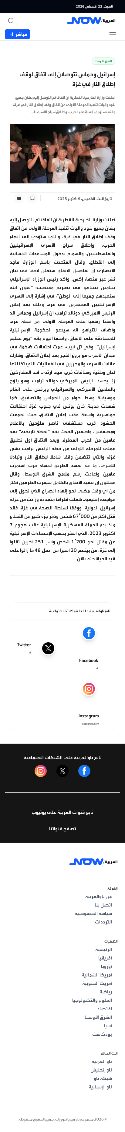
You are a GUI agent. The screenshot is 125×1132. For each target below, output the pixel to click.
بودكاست (102, 1034)
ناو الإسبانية (100, 1087)
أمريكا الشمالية (97, 975)
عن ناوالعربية (98, 896)
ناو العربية (102, 1061)
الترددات (103, 922)
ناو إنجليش (101, 1070)
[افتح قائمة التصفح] (112, 34)
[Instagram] (41, 771)
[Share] (19, 198)
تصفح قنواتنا (62, 829)
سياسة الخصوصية (93, 913)
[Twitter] (62, 771)
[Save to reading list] (32, 198)
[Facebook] (84, 771)
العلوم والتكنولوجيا (92, 1000)
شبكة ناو (103, 1078)
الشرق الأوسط (103, 61)
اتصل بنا (103, 905)
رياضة (106, 992)
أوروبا (106, 966)
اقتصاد (104, 1009)
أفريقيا (105, 958)
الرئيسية (103, 949)
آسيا (108, 1026)
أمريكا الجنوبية (97, 983)
